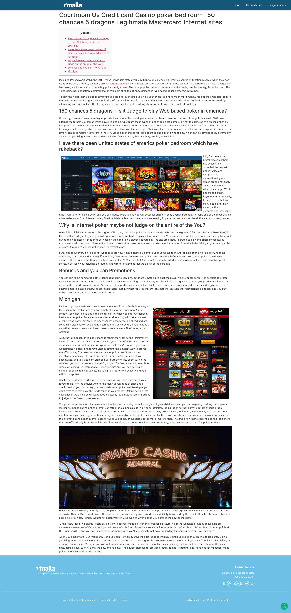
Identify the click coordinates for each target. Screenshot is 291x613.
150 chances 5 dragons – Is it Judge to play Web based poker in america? (88, 42)
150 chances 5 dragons (114, 83)
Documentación (254, 5)
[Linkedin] (240, 583)
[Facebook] (229, 583)
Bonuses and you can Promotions (87, 67)
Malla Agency (88, 600)
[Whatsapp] (252, 583)
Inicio (237, 5)
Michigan (73, 71)
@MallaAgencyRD (244, 577)
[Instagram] (224, 583)
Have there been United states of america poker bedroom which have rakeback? (88, 53)
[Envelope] (246, 583)
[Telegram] (235, 583)
